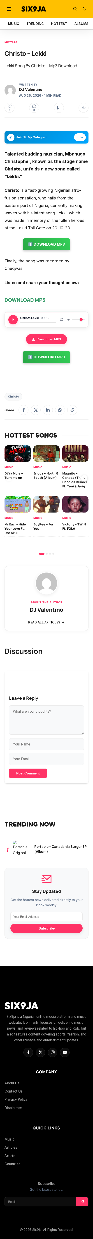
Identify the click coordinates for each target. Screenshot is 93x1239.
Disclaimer (13, 1108)
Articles (11, 1147)
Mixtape (11, 42)
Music (9, 467)
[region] (46, 500)
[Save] (59, 108)
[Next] (84, 478)
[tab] (41, 554)
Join (80, 137)
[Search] (75, 9)
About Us (12, 1083)
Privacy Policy (16, 1099)
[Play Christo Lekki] (13, 319)
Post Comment (28, 773)
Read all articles (44, 622)
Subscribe (47, 928)
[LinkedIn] (48, 410)
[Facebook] (23, 410)
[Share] (83, 108)
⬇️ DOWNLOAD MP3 (46, 244)
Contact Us (14, 1091)
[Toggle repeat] (61, 319)
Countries (12, 1164)
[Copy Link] (72, 410)
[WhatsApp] (60, 410)
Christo (13, 396)
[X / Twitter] (36, 410)
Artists (10, 1156)
